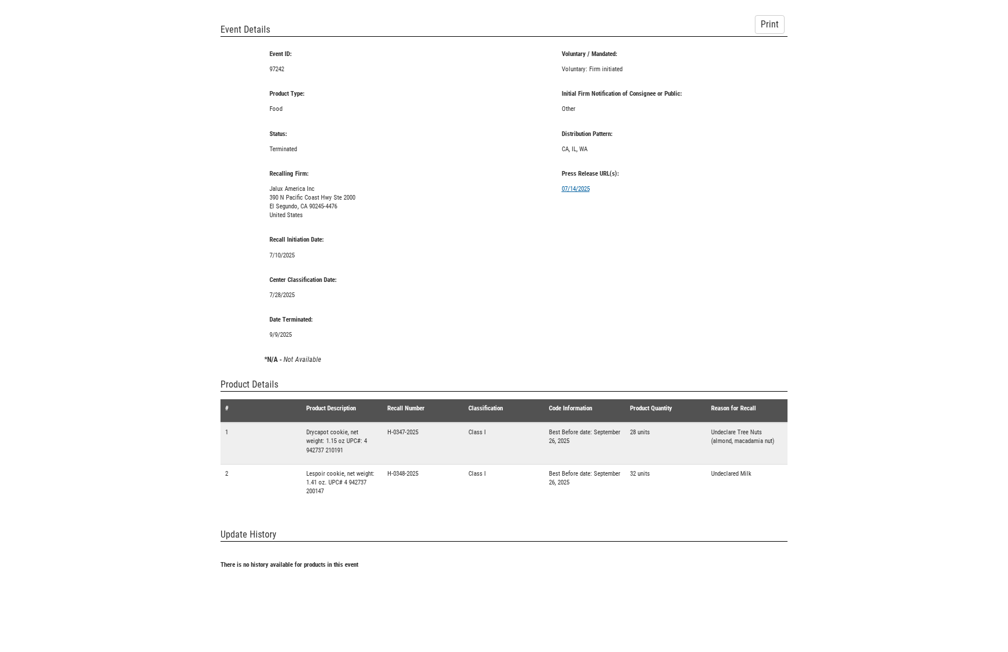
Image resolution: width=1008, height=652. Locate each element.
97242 (277, 69)
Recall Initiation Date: (297, 239)
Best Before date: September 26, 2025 (584, 436)
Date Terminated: (291, 319)
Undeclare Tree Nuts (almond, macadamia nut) (743, 436)
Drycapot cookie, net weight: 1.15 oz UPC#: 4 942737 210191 (336, 441)
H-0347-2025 (402, 432)
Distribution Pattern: (587, 134)
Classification (485, 408)
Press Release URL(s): (590, 173)
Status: (278, 134)
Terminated (283, 149)
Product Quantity (651, 408)
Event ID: (281, 54)
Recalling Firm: (289, 173)
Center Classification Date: (303, 280)
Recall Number (406, 408)
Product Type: (287, 93)
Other (568, 109)
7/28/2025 (282, 295)
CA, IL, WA (574, 149)
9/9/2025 (281, 335)
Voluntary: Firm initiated (592, 69)
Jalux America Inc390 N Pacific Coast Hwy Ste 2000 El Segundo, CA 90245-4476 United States (312, 202)
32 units (640, 473)
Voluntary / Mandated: (589, 54)
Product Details (249, 384)
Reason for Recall (733, 408)
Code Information (570, 408)
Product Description (331, 408)
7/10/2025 (282, 255)
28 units (640, 432)
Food (276, 109)
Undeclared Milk (731, 473)
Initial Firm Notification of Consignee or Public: (622, 93)
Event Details (245, 29)
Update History (248, 534)
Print (770, 24)
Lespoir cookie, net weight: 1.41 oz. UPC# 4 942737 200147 (340, 482)
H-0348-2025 (402, 473)
